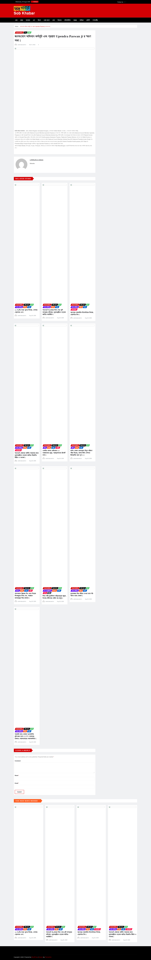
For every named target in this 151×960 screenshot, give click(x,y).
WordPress (35, 957)
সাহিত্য (82, 20)
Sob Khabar (24, 13)
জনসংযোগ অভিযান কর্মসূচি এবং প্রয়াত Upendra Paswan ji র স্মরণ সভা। (35, 26)
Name (17, 775)
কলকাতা (28, 20)
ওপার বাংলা (47, 20)
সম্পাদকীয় (95, 20)
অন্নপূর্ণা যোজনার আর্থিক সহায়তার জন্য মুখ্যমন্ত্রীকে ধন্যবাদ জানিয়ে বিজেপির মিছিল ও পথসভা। (27, 455)
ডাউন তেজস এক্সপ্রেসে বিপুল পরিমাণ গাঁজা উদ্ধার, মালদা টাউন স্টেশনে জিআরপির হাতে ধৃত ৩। (81, 453)
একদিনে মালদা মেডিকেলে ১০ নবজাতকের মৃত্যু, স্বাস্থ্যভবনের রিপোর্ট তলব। (54, 453)
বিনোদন (60, 20)
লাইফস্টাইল (67, 20)
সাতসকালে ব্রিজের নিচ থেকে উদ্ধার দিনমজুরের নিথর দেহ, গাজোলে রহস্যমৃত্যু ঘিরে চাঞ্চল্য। (25, 595)
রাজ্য (21, 20)
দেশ (34, 20)
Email (17, 783)
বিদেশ (39, 20)
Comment (18, 761)
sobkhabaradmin (22, 44)
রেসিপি (88, 20)
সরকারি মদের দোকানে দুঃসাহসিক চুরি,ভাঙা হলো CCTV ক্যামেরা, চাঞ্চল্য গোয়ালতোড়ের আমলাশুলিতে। (26, 736)
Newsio (41, 957)
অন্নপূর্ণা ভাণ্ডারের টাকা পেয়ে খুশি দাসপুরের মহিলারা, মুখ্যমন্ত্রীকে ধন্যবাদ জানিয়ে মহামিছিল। (54, 312)
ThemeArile (48, 957)
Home (16, 26)
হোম (16, 20)
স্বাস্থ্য (75, 20)
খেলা (53, 20)
